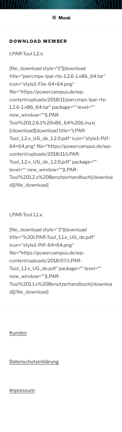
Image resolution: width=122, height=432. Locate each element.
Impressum (22, 390)
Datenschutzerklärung (34, 361)
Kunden (18, 333)
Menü (64, 17)
